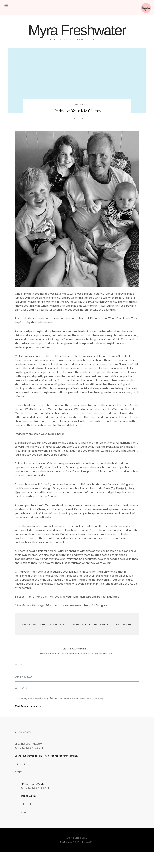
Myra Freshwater (77, 30)
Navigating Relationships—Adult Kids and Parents (102, 624)
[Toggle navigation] (6, 5)
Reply (18, 772)
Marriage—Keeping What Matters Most (45, 624)
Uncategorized (77, 104)
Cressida (65, 842)
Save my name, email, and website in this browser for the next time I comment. (60, 698)
